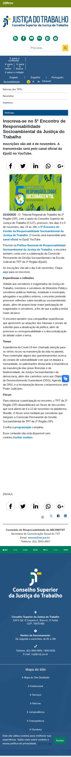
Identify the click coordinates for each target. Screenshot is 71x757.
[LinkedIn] (65, 517)
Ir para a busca (20, 66)
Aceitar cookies (23, 437)
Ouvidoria (36, 729)
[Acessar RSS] (15, 38)
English (13, 77)
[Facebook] (58, 517)
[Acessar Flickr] (39, 38)
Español (35, 77)
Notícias (36, 703)
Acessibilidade (11, 81)
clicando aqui (45, 743)
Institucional (36, 686)
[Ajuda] (55, 38)
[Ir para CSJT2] (35, 21)
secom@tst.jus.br (39, 537)
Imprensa (8, 102)
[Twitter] (51, 517)
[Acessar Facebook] (23, 38)
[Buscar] (65, 48)
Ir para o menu (9, 66)
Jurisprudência (36, 712)
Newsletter (8, 96)
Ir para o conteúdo (13, 59)
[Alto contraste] (47, 38)
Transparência (36, 721)
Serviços (36, 695)
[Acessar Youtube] (31, 38)
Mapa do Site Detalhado (36, 677)
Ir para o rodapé (14, 72)
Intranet (46, 81)
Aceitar (60, 740)
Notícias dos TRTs (12, 89)
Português (57, 77)
